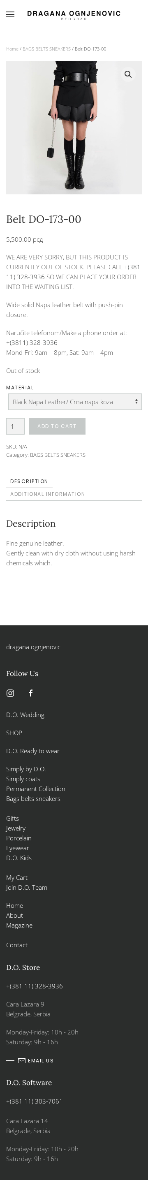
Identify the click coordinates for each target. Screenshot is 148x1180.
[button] (10, 14)
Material (20, 387)
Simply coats (24, 779)
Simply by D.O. (26, 769)
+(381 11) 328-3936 (34, 986)
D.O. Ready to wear (33, 751)
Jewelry (15, 828)
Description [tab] (29, 481)
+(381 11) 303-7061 (34, 1101)
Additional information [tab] (47, 494)
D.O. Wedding (25, 714)
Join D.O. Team (26, 887)
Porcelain (19, 838)
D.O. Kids (19, 858)
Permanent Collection (35, 788)
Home (12, 49)
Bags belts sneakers (33, 798)
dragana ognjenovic (33, 647)
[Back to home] (74, 14)
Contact (17, 945)
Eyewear (17, 848)
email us (41, 1060)
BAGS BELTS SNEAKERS (47, 49)
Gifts (12, 818)
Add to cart (57, 426)
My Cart (17, 877)
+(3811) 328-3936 (32, 342)
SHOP (14, 733)
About (14, 915)
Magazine (19, 925)
